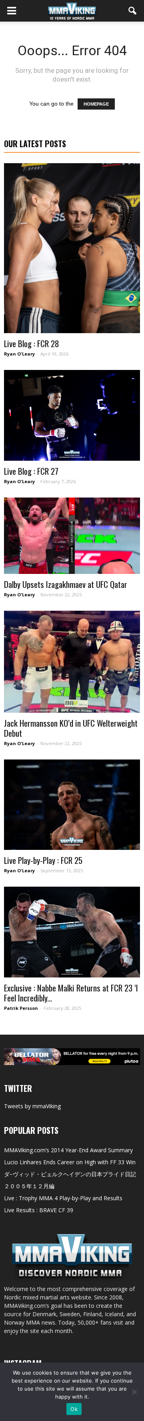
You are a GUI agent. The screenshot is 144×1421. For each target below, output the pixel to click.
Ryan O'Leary (19, 354)
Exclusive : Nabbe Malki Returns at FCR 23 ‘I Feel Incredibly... (71, 992)
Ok (74, 1409)
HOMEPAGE (96, 104)
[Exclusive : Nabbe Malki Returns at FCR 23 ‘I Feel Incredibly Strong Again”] (72, 932)
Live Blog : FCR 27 (31, 471)
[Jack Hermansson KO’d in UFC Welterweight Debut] (72, 662)
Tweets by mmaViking (32, 1106)
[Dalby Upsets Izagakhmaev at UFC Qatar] (72, 536)
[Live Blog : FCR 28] (72, 248)
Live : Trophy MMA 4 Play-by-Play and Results (63, 1198)
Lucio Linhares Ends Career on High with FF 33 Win (70, 1162)
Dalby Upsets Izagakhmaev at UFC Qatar (65, 584)
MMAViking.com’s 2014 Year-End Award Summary (68, 1150)
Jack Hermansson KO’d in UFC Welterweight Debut (71, 728)
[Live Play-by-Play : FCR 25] (72, 804)
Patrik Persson (21, 1008)
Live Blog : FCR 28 (31, 343)
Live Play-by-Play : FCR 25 (43, 860)
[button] (133, 11)
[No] (134, 1392)
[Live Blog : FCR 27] (72, 415)
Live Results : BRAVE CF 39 (38, 1210)
